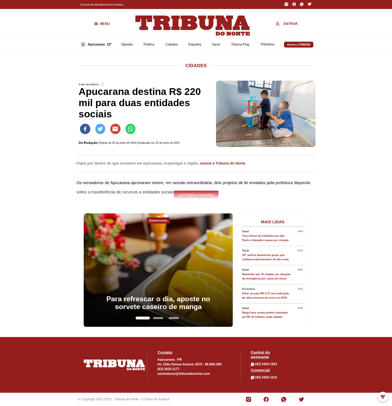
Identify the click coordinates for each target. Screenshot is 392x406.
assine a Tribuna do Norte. (223, 163)
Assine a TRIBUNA (298, 44)
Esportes (194, 44)
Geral (216, 44)
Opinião (127, 44)
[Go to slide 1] (143, 318)
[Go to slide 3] (174, 318)
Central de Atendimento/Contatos (101, 4)
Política (149, 44)
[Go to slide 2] (158, 318)
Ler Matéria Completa (196, 195)
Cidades (171, 44)
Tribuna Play (240, 44)
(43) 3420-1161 (266, 364)
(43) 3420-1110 (266, 377)
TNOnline (267, 44)
